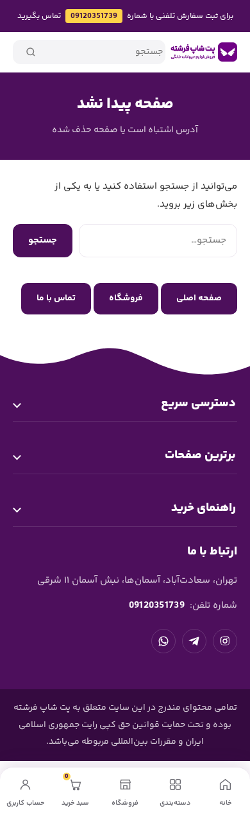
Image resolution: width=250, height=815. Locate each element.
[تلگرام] (194, 641)
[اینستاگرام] (225, 641)
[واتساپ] (163, 641)
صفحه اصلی (199, 298)
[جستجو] (31, 52)
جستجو (42, 240)
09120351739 (94, 16)
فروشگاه (126, 298)
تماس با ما (56, 298)
